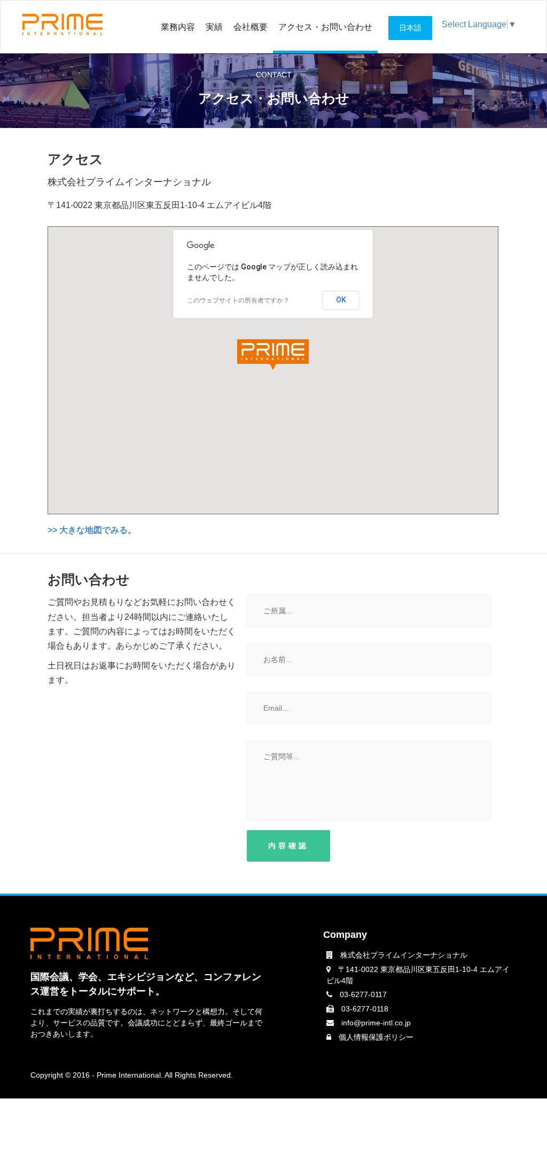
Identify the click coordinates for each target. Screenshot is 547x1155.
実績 (214, 26)
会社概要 (250, 26)
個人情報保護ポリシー (376, 1037)
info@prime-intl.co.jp (376, 1022)
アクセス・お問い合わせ (325, 26)
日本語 (410, 27)
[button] (273, 355)
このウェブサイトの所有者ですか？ (238, 300)
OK (341, 300)
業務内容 (178, 26)
